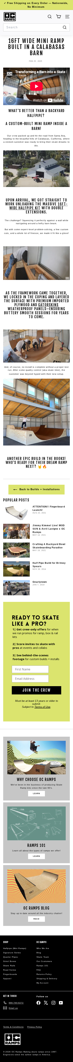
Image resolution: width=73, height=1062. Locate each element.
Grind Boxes (9, 961)
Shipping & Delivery (46, 979)
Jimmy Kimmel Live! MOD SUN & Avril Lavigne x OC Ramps (49, 529)
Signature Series (12, 953)
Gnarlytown (40, 582)
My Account (42, 983)
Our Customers (44, 961)
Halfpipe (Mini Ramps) (14, 948)
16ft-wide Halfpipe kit (38, 206)
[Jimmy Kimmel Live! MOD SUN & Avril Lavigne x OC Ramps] (16, 531)
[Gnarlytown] (16, 587)
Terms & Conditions (13, 1027)
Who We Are (42, 948)
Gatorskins (48, 305)
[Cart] (58, 16)
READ (36, 919)
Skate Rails (9, 966)
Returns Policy (44, 974)
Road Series (9, 970)
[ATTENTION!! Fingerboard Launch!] (16, 512)
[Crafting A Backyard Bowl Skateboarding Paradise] (16, 550)
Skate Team (42, 957)
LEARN (36, 793)
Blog (38, 953)
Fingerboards (10, 974)
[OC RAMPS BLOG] (36, 886)
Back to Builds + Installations (39, 489)
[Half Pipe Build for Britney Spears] (16, 568)
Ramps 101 (42, 966)
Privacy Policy (34, 1027)
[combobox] (36, 27)
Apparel (7, 979)
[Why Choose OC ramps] (36, 758)
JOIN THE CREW (36, 690)
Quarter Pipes (10, 957)
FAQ (38, 970)
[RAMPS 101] (36, 823)
